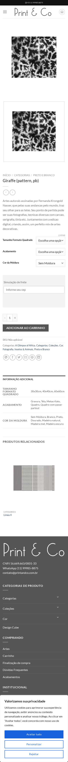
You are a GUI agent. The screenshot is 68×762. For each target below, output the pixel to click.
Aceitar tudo (34, 734)
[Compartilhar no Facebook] (13, 357)
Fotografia (8, 349)
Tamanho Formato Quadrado (17, 240)
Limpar (61, 235)
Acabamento (9, 251)
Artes (6, 648)
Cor (61, 345)
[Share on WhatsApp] (6, 357)
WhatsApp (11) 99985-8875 (20, 568)
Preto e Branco (44, 175)
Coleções (53, 345)
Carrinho (8, 655)
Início (7, 175)
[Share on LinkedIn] (39, 357)
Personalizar (34, 744)
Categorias (22, 175)
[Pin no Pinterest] (32, 357)
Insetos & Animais (24, 349)
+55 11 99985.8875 (35, 3)
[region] (34, 728)
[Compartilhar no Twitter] (19, 357)
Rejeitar (34, 754)
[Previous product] (12, 192)
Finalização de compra (16, 663)
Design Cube (11, 627)
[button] (5, 11)
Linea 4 (8, 514)
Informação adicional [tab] (18, 379)
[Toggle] (58, 597)
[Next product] (6, 192)
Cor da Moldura (11, 262)
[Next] (16, 92)
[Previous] (6, 92)
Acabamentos (11, 677)
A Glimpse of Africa (25, 345)
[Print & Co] (33, 11)
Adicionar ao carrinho (25, 328)
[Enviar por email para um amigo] (26, 357)
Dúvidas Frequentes (15, 669)
